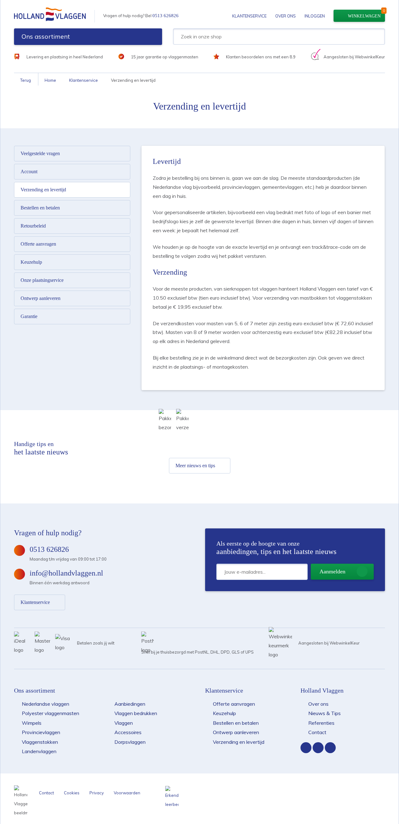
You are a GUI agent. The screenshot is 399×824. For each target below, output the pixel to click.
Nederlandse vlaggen (45, 704)
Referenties (321, 723)
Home (50, 80)
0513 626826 (165, 15)
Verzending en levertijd (43, 189)
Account (29, 171)
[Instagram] (318, 747)
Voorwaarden (127, 792)
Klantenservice (249, 15)
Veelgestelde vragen (40, 153)
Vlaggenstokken (40, 742)
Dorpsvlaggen (130, 742)
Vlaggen (123, 723)
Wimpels (31, 723)
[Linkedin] (330, 747)
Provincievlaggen (41, 732)
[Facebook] (305, 747)
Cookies (71, 792)
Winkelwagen (364, 16)
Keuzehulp (31, 262)
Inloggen (315, 15)
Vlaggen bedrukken (135, 713)
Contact (317, 732)
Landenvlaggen (39, 751)
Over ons (285, 15)
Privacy (96, 792)
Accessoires (128, 732)
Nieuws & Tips (324, 713)
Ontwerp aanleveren (40, 298)
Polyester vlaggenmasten (50, 713)
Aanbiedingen (129, 704)
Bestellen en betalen (40, 207)
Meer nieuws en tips (195, 465)
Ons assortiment (46, 36)
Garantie (29, 316)
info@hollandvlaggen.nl (66, 573)
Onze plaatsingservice (42, 280)
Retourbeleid (33, 225)
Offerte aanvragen (38, 244)
